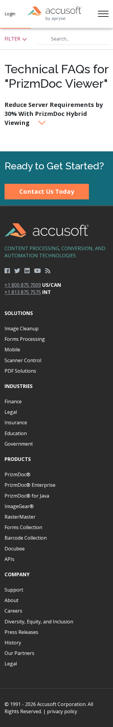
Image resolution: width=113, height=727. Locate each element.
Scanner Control (23, 360)
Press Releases (21, 632)
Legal (11, 412)
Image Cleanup (22, 328)
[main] (56, 90)
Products (18, 459)
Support (14, 589)
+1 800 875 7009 (23, 285)
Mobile (12, 349)
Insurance (16, 422)
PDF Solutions (20, 371)
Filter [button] (13, 38)
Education (16, 433)
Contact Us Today (46, 191)
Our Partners (19, 653)
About (11, 600)
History (13, 642)
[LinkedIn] (27, 270)
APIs (9, 559)
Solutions (19, 313)
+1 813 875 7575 (23, 292)
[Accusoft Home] (54, 13)
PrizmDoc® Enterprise (30, 485)
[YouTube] (37, 270)
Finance (13, 401)
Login (10, 14)
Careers (13, 610)
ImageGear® (19, 506)
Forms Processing (25, 339)
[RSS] (48, 270)
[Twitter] (17, 270)
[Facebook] (7, 270)
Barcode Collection (26, 538)
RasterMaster (20, 516)
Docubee (15, 548)
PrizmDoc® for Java (27, 495)
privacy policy (62, 711)
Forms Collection (23, 527)
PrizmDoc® (17, 474)
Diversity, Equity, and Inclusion (39, 621)
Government (19, 444)
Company (17, 574)
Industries (19, 386)
